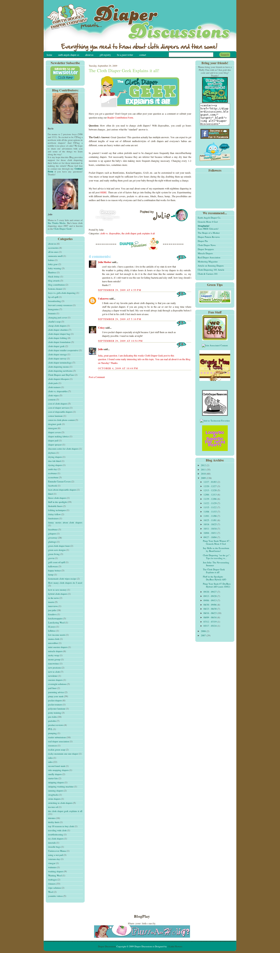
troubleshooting (55, 834)
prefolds (52, 720)
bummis (52, 313)
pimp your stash (55, 696)
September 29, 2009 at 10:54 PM (120, 340)
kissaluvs (52, 614)
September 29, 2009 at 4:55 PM (119, 289)
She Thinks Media (56, 222)
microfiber (53, 642)
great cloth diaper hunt (59, 545)
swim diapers (54, 798)
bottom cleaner (55, 288)
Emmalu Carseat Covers (59, 481)
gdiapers (52, 533)
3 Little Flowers (174, 946)
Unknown (103, 298)
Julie (100, 349)
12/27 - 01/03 (210, 481)
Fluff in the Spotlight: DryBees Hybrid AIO (214, 578)
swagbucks (53, 794)
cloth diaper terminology (60, 362)
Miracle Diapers (205, 253)
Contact (142, 54)
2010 (203, 473)
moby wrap (53, 655)
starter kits (53, 778)
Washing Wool (55, 875)
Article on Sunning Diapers (211, 265)
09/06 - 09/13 (210, 600)
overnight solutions (57, 683)
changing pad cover (57, 317)
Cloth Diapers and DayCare (61, 374)
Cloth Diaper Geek (62, 228)
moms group (54, 659)
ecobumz (52, 473)
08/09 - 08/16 (210, 617)
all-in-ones (53, 251)
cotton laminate (55, 415)
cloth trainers (54, 387)
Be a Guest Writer (125, 54)
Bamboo (52, 272)
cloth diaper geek (56, 346)
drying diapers (55, 456)
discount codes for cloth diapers (63, 448)
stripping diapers (56, 782)
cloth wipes (53, 395)
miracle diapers (55, 651)
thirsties (51, 818)
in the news (53, 597)
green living (54, 554)
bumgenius (53, 309)
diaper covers (54, 432)
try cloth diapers (56, 838)
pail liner (52, 688)
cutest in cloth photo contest (61, 419)
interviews (53, 606)
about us (52, 243)
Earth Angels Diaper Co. (209, 217)
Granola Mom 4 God (208, 221)
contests (52, 399)
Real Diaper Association (209, 257)
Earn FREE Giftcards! (208, 227)
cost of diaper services (58, 407)
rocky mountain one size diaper (63, 753)
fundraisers (53, 518)
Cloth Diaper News (207, 245)
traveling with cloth (57, 830)
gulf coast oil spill (56, 562)
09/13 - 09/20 (210, 596)
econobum (53, 477)
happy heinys (54, 570)
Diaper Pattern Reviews (209, 236)
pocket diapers (55, 700)
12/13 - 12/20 (210, 490)
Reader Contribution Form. (120, 117)
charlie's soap (54, 321)
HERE (103, 192)
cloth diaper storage (57, 354)
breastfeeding (54, 301)
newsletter (53, 675)
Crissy (101, 327)
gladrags (52, 541)
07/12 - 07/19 (210, 621)
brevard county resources (60, 305)
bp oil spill (53, 296)
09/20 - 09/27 (210, 591)
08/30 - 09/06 (210, 604)
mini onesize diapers (57, 647)
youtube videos (55, 895)
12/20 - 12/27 (210, 486)
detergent (52, 428)
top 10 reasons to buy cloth (61, 826)
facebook (52, 485)
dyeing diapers (55, 465)
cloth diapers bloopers (58, 378)
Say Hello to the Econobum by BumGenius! (216, 549)
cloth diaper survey (57, 358)
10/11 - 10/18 (210, 528)
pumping (52, 733)
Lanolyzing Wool (56, 622)
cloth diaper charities (58, 329)
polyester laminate (56, 708)
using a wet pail (55, 854)
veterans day (54, 859)
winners (52, 883)
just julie (52, 610)
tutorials (52, 842)
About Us (89, 54)
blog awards (54, 280)
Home (49, 54)
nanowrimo (53, 663)
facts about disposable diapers (62, 489)
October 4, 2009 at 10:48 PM (118, 368)
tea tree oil (53, 806)
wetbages (52, 879)
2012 (203, 465)
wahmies (52, 867)
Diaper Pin (203, 241)
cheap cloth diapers (57, 325)
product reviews (55, 724)
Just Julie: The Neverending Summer (216, 564)
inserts (51, 601)
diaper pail (53, 440)
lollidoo (52, 630)
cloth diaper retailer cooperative (63, 350)
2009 (203, 477)
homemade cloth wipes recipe (62, 578)
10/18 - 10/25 (210, 524)
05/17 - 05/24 (210, 625)
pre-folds (52, 716)
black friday (54, 276)
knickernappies (55, 618)
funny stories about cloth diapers (65, 522)
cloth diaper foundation (59, 342)
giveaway (52, 537)
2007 (203, 635)
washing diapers (55, 871)
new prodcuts (54, 667)
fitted (50, 493)
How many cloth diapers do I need (65, 582)
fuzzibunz (53, 529)
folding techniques (57, 510)
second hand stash (56, 765)
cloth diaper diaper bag (59, 333)
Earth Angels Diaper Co (68, 54)
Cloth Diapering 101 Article (211, 269)
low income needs (56, 634)
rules (50, 757)
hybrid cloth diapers (57, 593)
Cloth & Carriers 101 (208, 273)
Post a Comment (97, 377)
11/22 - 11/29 (210, 503)
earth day (52, 469)
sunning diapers (55, 790)
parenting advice (56, 692)
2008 (203, 631)
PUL (50, 729)
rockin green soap (56, 749)
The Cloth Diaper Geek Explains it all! (124, 70)
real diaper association (58, 741)
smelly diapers (55, 774)
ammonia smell (55, 255)
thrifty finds (53, 822)
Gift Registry (105, 54)
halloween (53, 566)
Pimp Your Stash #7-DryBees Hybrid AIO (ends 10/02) (217, 585)
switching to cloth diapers (60, 802)
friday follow (54, 514)
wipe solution (54, 887)
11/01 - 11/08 (210, 515)
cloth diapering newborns (60, 370)
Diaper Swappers (206, 249)
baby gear (53, 264)
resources (52, 745)
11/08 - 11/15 (210, 511)
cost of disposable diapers (60, 411)
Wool (50, 891)
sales (50, 761)
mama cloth (53, 638)
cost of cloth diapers (57, 403)
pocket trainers (55, 704)
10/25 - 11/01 (210, 520)
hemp (50, 574)
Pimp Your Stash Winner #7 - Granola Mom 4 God (217, 542)
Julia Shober (104, 262)
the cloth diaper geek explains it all (65, 811)
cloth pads (53, 383)
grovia (51, 558)
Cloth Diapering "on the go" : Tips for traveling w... (217, 557)
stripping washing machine (61, 786)
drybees (52, 452)
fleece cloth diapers (57, 497)
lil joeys (52, 626)
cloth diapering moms (58, 366)
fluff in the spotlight (57, 501)
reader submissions (57, 737)
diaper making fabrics (58, 436)
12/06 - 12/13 (210, 494)
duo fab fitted (54, 460)
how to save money (57, 589)
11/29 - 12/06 (210, 498)
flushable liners (55, 506)
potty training (54, 712)
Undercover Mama (57, 850)
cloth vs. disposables (57, 391)
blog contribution (56, 284)
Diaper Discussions (107, 946)
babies (51, 260)
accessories (53, 247)
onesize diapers (55, 679)
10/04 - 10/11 (210, 532)
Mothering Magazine (208, 261)
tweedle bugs (54, 846)
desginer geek (54, 424)
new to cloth (54, 671)
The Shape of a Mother (209, 232)
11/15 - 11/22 (210, 507)
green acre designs (57, 549)
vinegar (51, 863)
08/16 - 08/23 (210, 613)
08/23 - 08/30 (210, 608)
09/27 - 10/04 (210, 537)
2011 (203, 469)
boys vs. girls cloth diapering (62, 292)
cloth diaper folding (57, 337)
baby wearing (54, 268)
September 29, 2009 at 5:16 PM (119, 319)
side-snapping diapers (58, 770)
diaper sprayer (55, 444)
